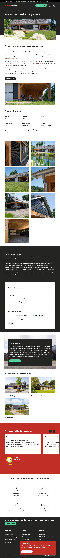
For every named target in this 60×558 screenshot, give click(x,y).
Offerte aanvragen (41, 5)
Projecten (7, 11)
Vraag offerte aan (10, 78)
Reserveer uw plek (27, 551)
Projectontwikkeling (10, 539)
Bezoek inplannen (15, 360)
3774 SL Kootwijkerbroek (46, 537)
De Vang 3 (42, 534)
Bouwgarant (25, 539)
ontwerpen (12, 58)
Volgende (11, 323)
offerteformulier (11, 63)
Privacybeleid (25, 555)
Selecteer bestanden (38, 315)
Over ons (24, 537)
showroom (18, 69)
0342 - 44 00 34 (43, 539)
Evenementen (26, 534)
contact (35, 63)
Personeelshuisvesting (11, 537)
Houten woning (9, 534)
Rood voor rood (9, 542)
